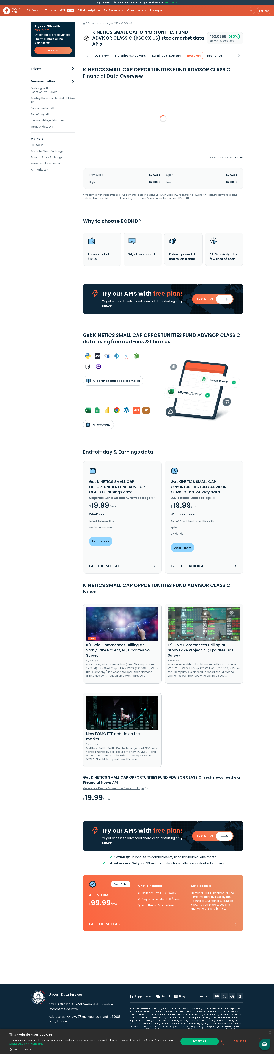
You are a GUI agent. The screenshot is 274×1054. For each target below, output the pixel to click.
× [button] (269, 1032)
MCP (66, 10)
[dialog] (137, 1041)
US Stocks (37, 145)
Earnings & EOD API (166, 55)
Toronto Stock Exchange (47, 157)
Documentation (43, 81)
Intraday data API (42, 126)
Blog (182, 996)
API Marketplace (89, 10)
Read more (168, 1040)
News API (194, 55)
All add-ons (101, 424)
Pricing (36, 68)
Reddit (165, 996)
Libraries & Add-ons (130, 55)
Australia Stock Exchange (47, 151)
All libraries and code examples (116, 381)
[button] (91, 1043)
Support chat (143, 996)
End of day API (40, 114)
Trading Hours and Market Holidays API (53, 100)
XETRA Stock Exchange (45, 163)
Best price (214, 55)
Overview (101, 55)
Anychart (238, 157)
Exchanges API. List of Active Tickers (44, 90)
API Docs (32, 10)
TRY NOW (53, 50)
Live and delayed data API (47, 120)
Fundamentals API (42, 108)
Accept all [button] (200, 1041)
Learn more (170, 2)
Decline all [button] (241, 1041)
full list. (221, 908)
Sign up (264, 10)
